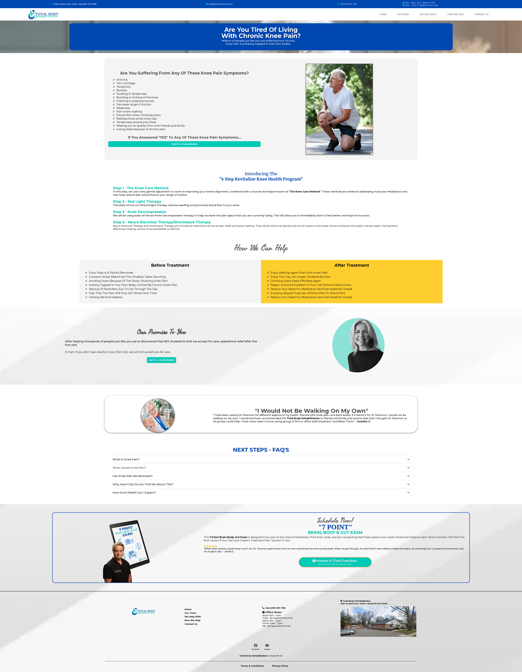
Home (383, 14)
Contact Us (481, 14)
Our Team (403, 14)
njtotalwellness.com (223, 4)
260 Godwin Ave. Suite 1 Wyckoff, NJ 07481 (76, 4)
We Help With (428, 14)
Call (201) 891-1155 (348, 4)
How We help (455, 14)
